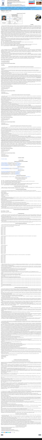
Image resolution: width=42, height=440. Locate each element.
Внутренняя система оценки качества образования (25, 9)
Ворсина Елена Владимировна (5, 165)
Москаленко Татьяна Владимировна (5, 171)
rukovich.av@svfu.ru (20, 168)
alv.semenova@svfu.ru (27, 176)
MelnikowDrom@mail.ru (18, 174)
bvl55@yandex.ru (17, 173)
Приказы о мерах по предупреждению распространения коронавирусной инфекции (10, 9)
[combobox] (32, 5)
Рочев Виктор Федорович (4, 163)
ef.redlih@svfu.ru (17, 162)
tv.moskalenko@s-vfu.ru (18, 171)
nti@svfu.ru (10, 3)
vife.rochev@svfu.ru (9, 18)
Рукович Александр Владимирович (5, 168)
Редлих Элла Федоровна (4, 162)
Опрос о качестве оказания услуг (35, 9)
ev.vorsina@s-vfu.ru (17, 165)
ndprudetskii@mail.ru (17, 172)
